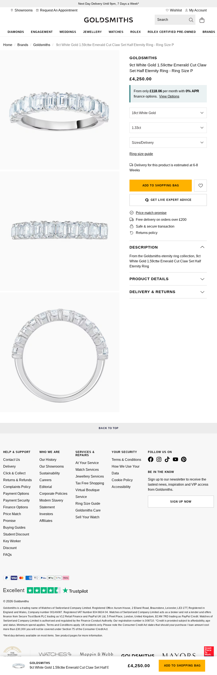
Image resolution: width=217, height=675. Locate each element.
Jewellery (92, 32)
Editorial (45, 487)
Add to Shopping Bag (160, 185)
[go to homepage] (108, 20)
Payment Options (16, 493)
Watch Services (87, 469)
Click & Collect (14, 473)
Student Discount (16, 534)
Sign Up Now (180, 501)
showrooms (23, 10)
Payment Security (16, 500)
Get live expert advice (171, 199)
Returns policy (146, 233)
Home (7, 45)
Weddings (68, 32)
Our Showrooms (51, 466)
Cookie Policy (122, 480)
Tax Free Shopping (89, 483)
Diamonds (16, 32)
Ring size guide (141, 154)
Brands (22, 45)
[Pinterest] (184, 461)
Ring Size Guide (87, 503)
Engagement (42, 32)
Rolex (135, 32)
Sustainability (49, 473)
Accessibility (121, 487)
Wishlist (175, 10)
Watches (116, 32)
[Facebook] (151, 461)
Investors (46, 514)
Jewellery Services (89, 476)
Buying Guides (14, 527)
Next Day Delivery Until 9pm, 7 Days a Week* (108, 3)
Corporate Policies (53, 493)
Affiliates (45, 521)
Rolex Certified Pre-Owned (172, 32)
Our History (47, 459)
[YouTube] (176, 461)
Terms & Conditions (126, 459)
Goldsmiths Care (88, 510)
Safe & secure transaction (155, 226)
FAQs (7, 554)
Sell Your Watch (87, 517)
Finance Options (15, 507)
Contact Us (11, 459)
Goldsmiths (41, 45)
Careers (45, 480)
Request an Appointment (58, 10)
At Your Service (87, 463)
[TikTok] (168, 461)
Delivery (9, 466)
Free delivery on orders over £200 (161, 219)
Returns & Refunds (17, 480)
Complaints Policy (17, 487)
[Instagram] (159, 461)
